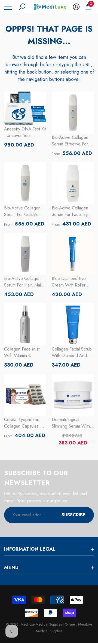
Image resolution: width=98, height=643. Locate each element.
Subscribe (73, 515)
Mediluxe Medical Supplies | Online (48, 624)
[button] (22, 7)
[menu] (8, 7)
